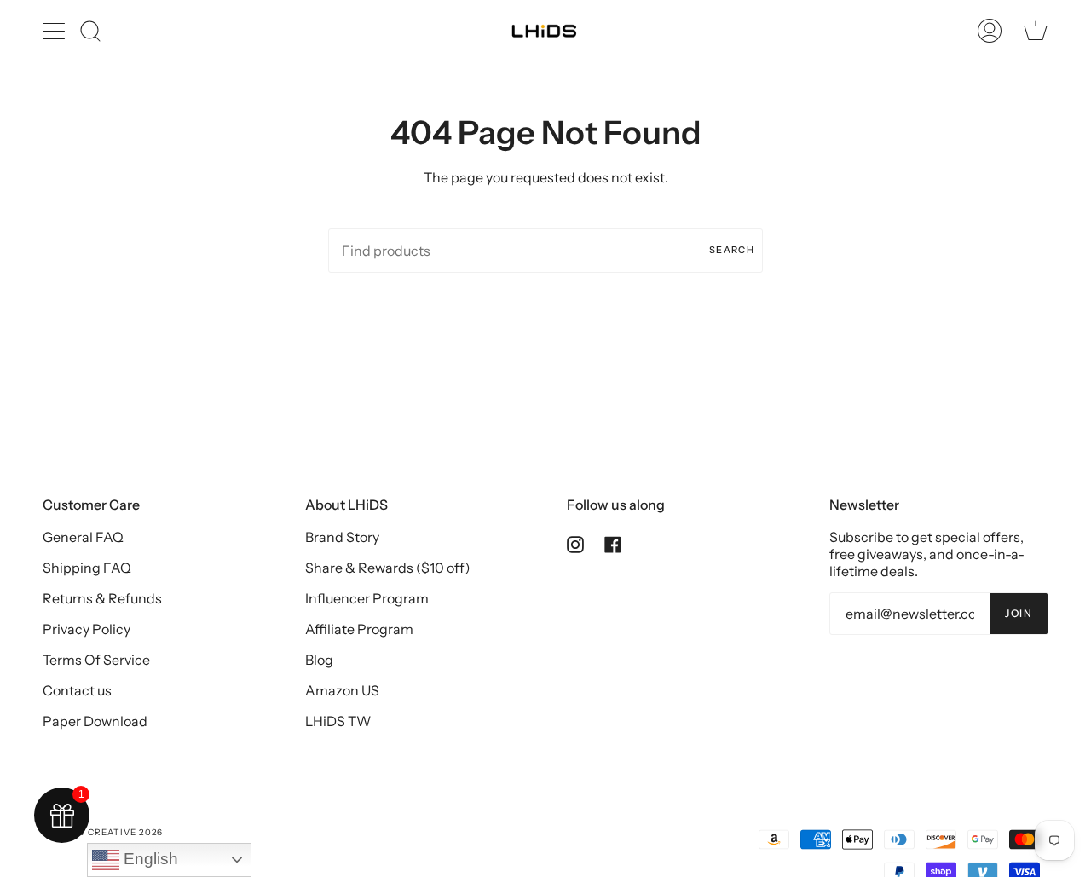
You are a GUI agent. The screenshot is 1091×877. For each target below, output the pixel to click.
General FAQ (83, 536)
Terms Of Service (96, 659)
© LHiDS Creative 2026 (103, 832)
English (148, 859)
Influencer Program (367, 598)
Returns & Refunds (102, 598)
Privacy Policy (86, 629)
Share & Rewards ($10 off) (387, 567)
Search (731, 250)
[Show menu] (55, 30)
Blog (319, 659)
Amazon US (342, 690)
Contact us (77, 690)
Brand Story (342, 536)
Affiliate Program (359, 629)
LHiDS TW (338, 721)
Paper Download (95, 721)
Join (1018, 613)
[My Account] (989, 30)
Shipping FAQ (87, 567)
